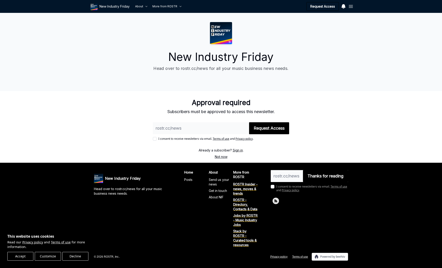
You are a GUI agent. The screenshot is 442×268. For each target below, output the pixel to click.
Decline (75, 256)
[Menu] (343, 5)
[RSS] (276, 201)
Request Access (322, 6)
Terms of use (61, 242)
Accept (20, 256)
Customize (48, 256)
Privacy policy (32, 242)
